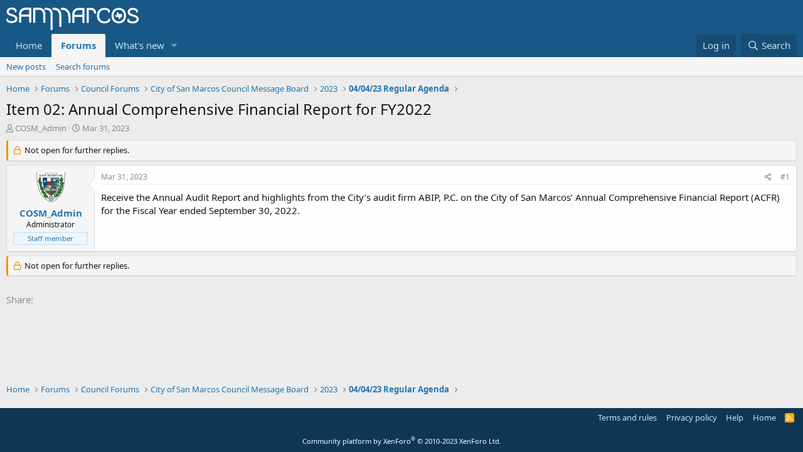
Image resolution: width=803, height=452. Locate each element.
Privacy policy (691, 417)
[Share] (768, 177)
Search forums (83, 66)
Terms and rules (627, 417)
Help (734, 417)
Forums (78, 45)
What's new (139, 45)
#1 (785, 176)
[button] (174, 45)
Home (29, 45)
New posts (26, 66)
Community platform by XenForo (401, 441)
